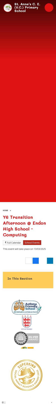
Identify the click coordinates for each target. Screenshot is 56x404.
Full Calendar (14, 242)
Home (5, 210)
